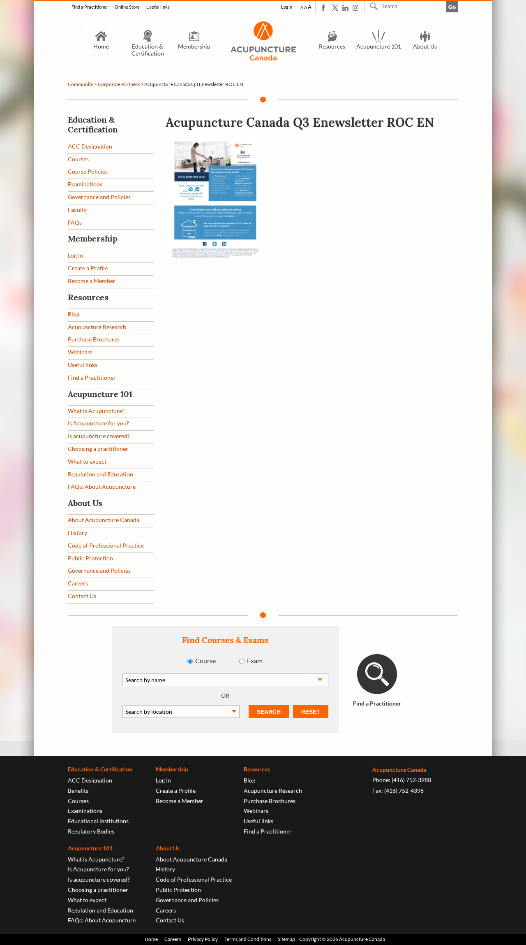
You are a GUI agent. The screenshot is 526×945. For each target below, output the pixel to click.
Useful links (158, 7)
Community (80, 84)
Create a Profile (88, 268)
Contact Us (82, 595)
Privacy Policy (203, 939)
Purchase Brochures (94, 339)
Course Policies (88, 171)
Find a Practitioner (90, 7)
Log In (75, 255)
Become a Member (91, 280)
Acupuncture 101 (378, 46)
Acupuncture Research (97, 326)
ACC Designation (90, 146)
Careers (78, 583)
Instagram (356, 8)
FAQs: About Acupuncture (102, 486)
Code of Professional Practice (106, 545)
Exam (255, 660)
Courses (78, 159)
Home (101, 46)
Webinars (80, 351)
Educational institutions (98, 820)
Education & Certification (148, 50)
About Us (425, 46)
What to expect (87, 461)
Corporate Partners (119, 84)
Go (452, 6)
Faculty (77, 209)
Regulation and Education (100, 474)
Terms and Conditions (247, 939)
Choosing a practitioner (98, 448)
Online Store (127, 7)
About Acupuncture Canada (103, 519)
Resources (332, 46)
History (77, 532)
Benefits (78, 790)
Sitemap (286, 939)
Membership (194, 46)
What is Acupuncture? (96, 410)
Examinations (85, 184)
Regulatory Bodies (91, 831)
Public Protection (90, 558)
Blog (73, 314)
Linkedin (345, 8)
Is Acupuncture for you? (98, 423)
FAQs (75, 222)
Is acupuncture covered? (99, 435)
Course (205, 660)
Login (286, 7)
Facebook (325, 8)
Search (375, 6)
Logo (263, 40)
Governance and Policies (99, 196)
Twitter (335, 8)
